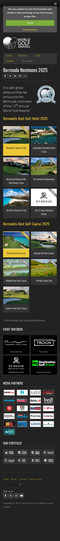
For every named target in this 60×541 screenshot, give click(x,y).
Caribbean (11, 61)
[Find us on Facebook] (5, 495)
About (14, 478)
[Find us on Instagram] (16, 495)
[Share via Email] (20, 76)
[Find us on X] (10, 495)
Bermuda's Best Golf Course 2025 (26, 223)
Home (8, 55)
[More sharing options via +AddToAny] (25, 76)
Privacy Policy (30, 29)
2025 (37, 55)
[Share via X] (10, 76)
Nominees (24, 55)
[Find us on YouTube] (21, 495)
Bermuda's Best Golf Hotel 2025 (25, 118)
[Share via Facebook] (5, 76)
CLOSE (30, 23)
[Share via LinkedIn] (15, 76)
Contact (23, 478)
